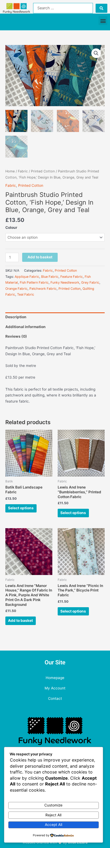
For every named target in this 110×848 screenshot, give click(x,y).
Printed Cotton (43, 171)
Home (10, 171)
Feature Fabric (71, 277)
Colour (11, 227)
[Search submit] (101, 8)
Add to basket (40, 257)
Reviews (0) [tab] (16, 336)
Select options (21, 508)
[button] (103, 20)
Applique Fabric (27, 277)
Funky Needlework (64, 282)
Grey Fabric (90, 282)
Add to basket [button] (20, 620)
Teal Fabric (25, 294)
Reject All (53, 815)
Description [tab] (15, 317)
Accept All (53, 824)
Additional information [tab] (25, 327)
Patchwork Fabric (43, 289)
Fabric (23, 171)
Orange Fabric (16, 289)
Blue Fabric (49, 277)
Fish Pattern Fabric (34, 282)
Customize (53, 805)
